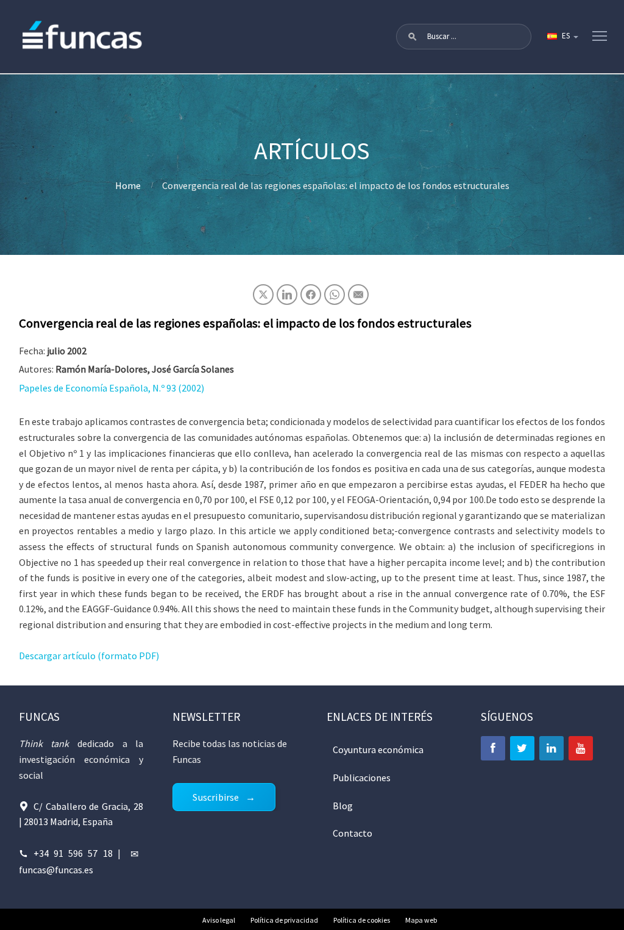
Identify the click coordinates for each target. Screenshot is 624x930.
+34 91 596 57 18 (73, 853)
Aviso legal (218, 920)
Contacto (352, 833)
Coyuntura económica (378, 749)
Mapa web (421, 920)
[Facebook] (493, 748)
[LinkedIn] (551, 748)
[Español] (561, 36)
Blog (343, 805)
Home (128, 185)
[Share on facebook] (310, 294)
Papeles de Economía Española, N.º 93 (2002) (111, 388)
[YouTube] (581, 748)
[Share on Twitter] (263, 294)
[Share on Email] (358, 294)
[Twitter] (522, 748)
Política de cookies (361, 920)
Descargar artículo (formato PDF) (89, 655)
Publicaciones (362, 777)
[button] (412, 36)
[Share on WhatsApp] (334, 294)
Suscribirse (216, 797)
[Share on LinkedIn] (287, 294)
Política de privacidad (284, 920)
